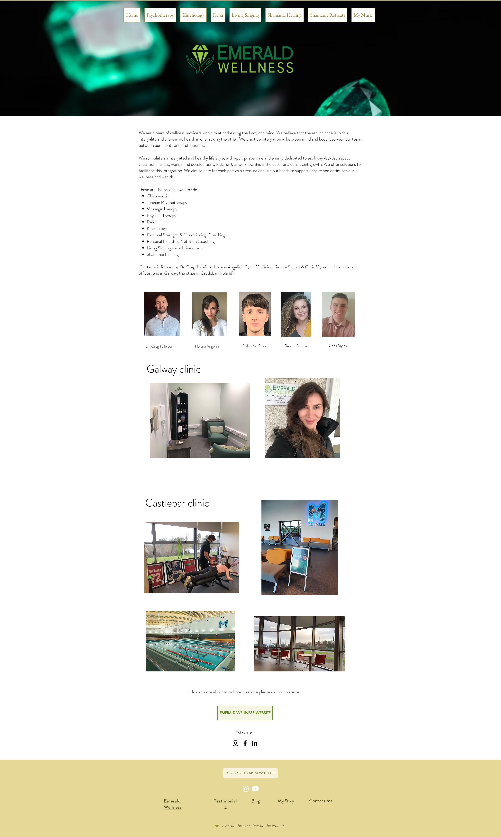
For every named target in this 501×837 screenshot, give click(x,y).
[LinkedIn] (255, 743)
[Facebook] (245, 743)
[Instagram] (235, 743)
